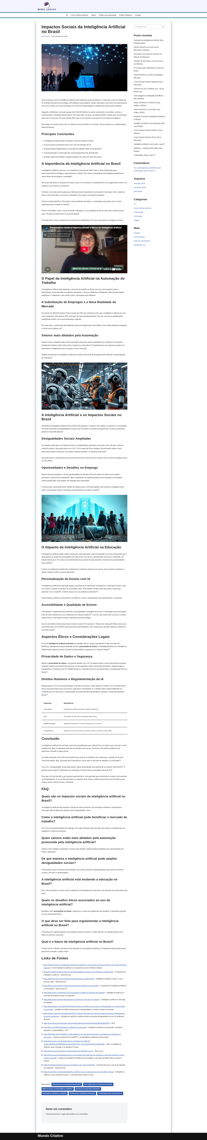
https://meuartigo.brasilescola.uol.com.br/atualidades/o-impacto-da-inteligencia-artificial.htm (78, 972)
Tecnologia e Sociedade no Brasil (82, 1093)
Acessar (137, 233)
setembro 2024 (139, 183)
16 (111, 769)
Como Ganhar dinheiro (79, 15)
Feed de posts (139, 237)
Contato (138, 15)
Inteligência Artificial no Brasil (55, 1093)
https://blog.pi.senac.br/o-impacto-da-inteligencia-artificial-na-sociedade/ (71, 986)
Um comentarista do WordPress (146, 168)
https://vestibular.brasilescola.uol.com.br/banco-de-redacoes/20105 (69, 1065)
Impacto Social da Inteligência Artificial (58, 1089)
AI (67, 15)
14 (47, 694)
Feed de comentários (142, 241)
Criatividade (138, 212)
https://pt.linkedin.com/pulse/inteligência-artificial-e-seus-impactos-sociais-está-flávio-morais (79, 1072)
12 (109, 649)
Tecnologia (138, 216)
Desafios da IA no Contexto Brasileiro (67, 1084)
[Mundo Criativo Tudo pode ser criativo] (47, 6)
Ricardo (46, 36)
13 (46, 671)
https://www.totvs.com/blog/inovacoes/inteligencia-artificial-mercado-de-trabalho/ (74, 993)
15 (120, 760)
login (64, 1114)
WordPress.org (139, 245)
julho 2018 (138, 191)
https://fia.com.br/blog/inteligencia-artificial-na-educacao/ (65, 1027)
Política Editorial (125, 15)
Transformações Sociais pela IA (110, 1093)
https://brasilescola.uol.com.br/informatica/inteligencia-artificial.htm (69, 979)
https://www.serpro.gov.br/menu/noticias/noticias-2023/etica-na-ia (68, 1051)
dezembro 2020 (140, 187)
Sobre (93, 15)
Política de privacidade (107, 15)
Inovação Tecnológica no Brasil (88, 1089)
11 (54, 629)
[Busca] (163, 26)
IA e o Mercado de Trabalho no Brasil (98, 1084)
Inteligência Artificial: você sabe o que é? (149, 144)
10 (51, 562)
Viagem (137, 220)
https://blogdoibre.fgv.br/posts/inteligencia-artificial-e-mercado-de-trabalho (72, 1000)
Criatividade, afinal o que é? (144, 155)
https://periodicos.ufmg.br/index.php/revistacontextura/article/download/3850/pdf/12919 (77, 1023)
